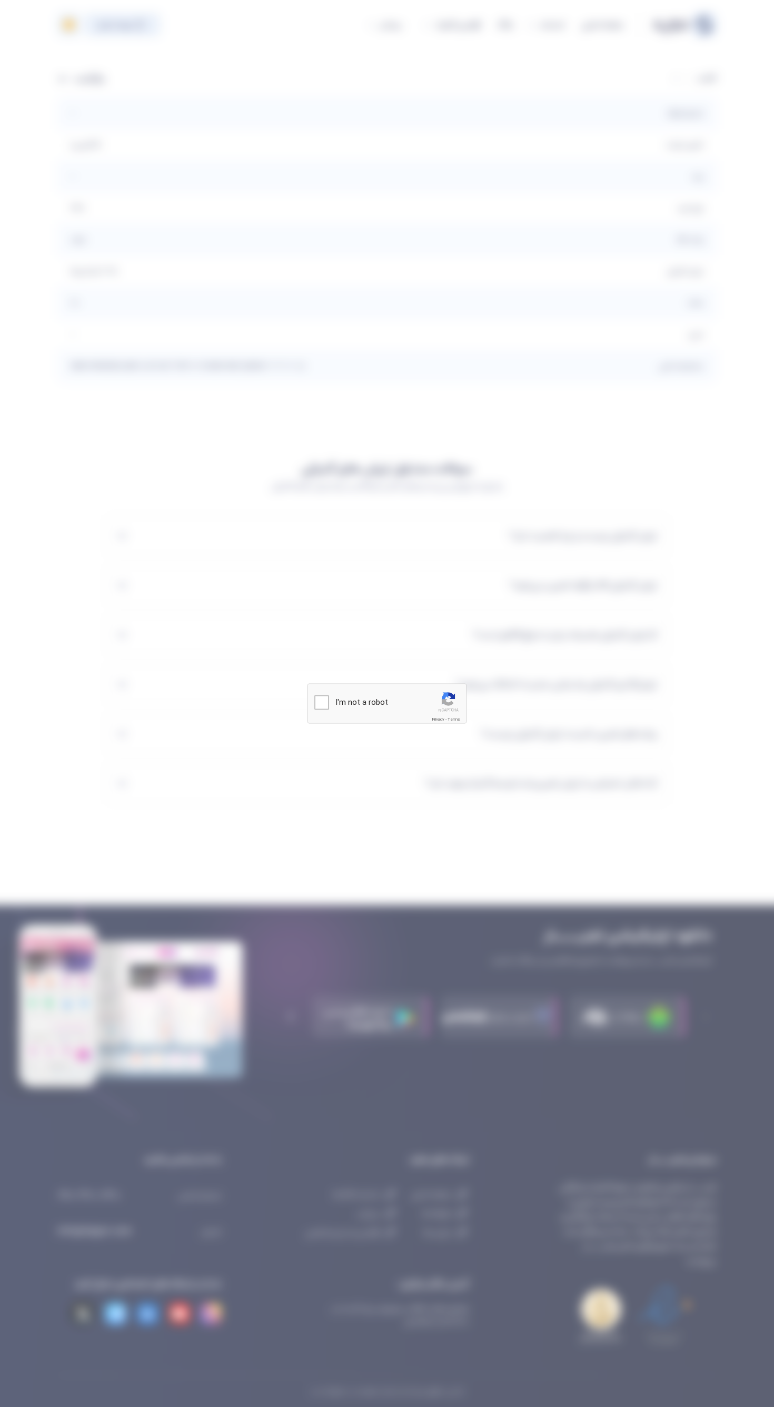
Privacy (438, 719)
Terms (454, 719)
